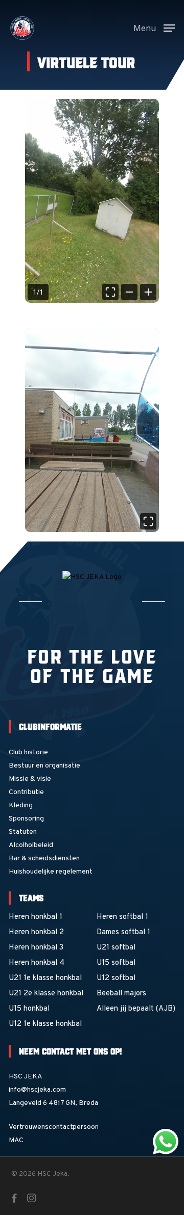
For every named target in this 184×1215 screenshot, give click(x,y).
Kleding (21, 805)
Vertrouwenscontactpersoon (54, 1127)
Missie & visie (30, 779)
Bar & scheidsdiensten (44, 858)
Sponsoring (26, 818)
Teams (31, 897)
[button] (154, 28)
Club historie (28, 752)
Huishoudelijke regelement (51, 871)
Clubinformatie (50, 726)
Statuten (23, 832)
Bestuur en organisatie (44, 765)
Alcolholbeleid (31, 845)
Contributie (26, 792)
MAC (16, 1140)
